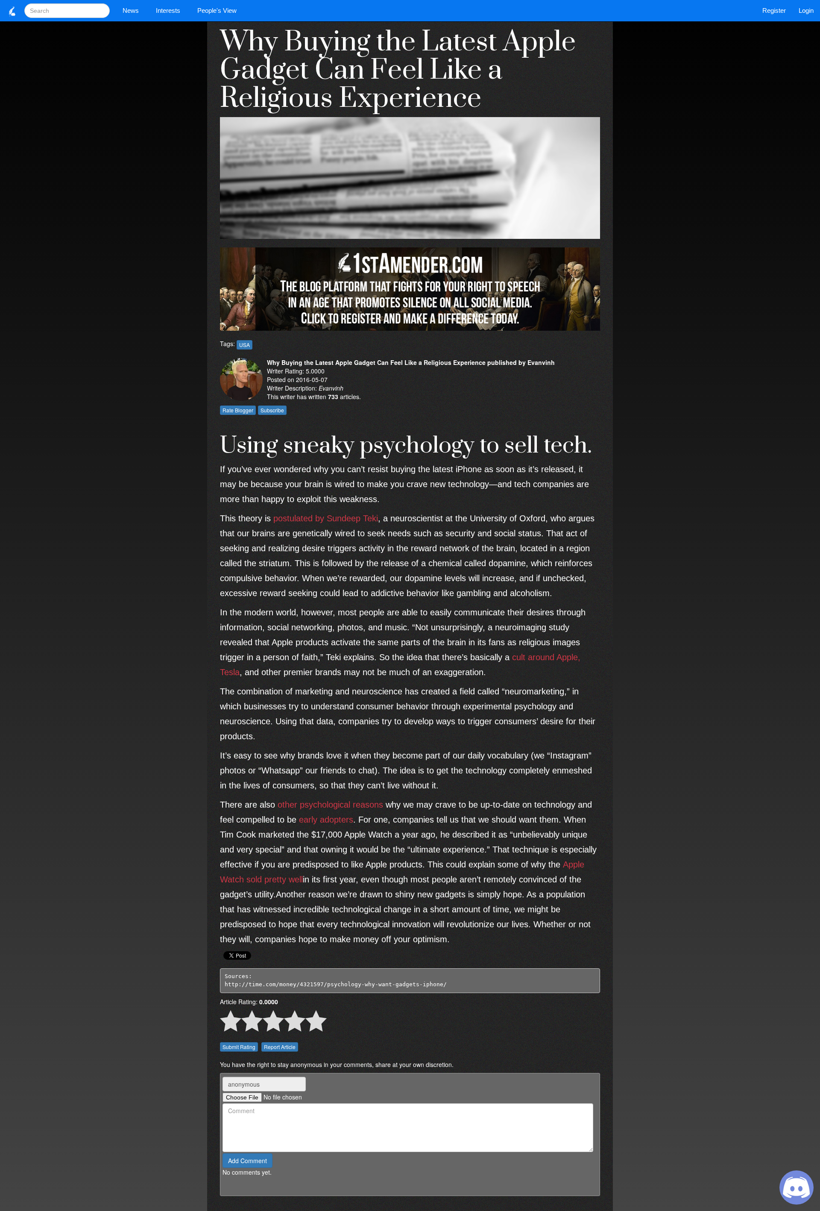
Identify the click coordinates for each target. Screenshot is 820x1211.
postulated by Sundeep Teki (325, 518)
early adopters (326, 819)
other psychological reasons (330, 804)
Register (774, 10)
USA (244, 344)
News (131, 10)
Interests (168, 10)
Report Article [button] (280, 1046)
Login (806, 10)
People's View (217, 10)
